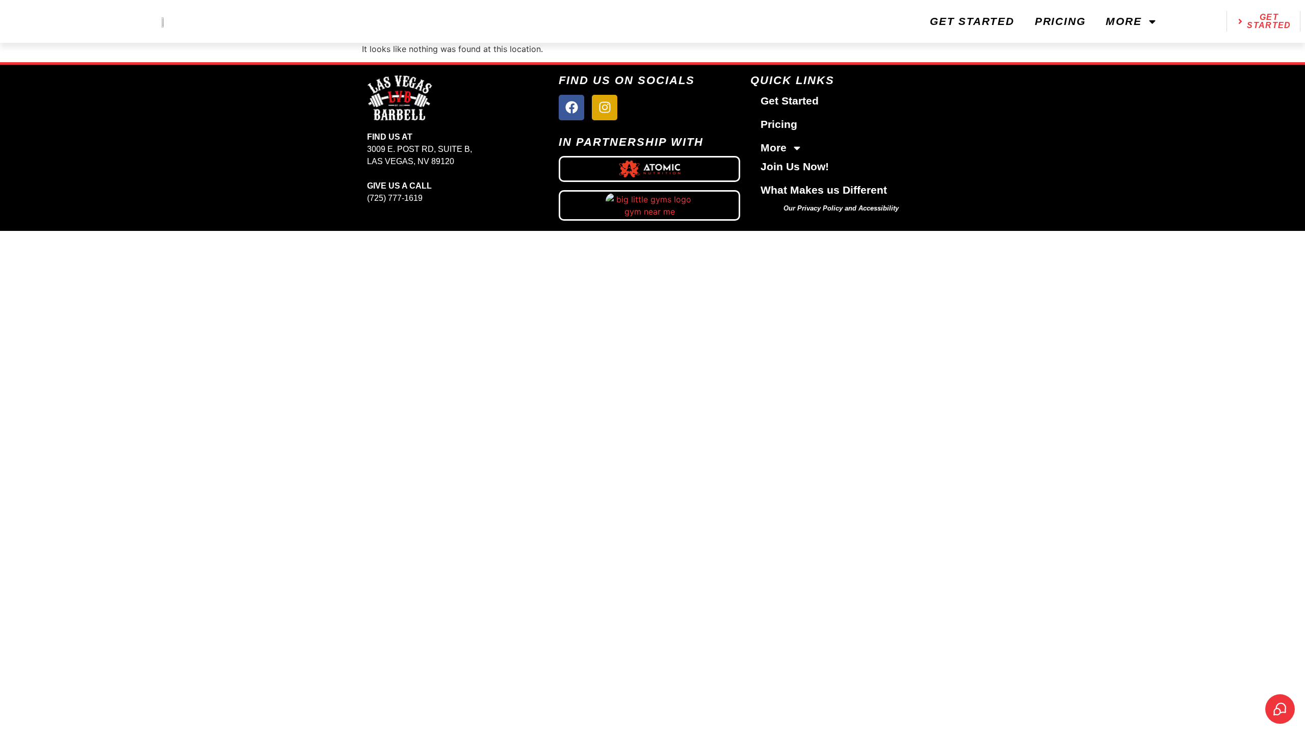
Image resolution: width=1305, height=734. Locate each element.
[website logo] (163, 21)
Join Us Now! (795, 166)
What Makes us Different (824, 190)
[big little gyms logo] (650, 205)
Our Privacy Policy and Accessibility (841, 208)
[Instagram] (604, 107)
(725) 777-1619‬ (395, 198)
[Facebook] (571, 107)
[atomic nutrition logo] (649, 168)
